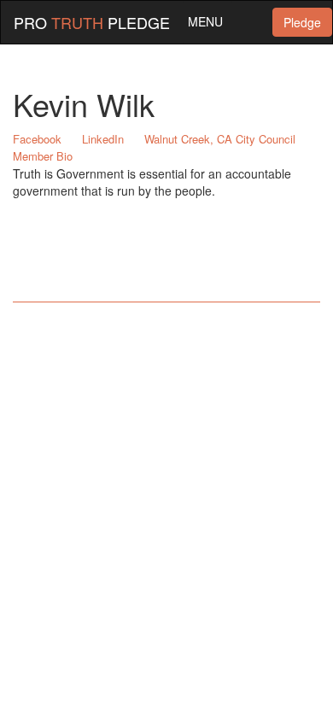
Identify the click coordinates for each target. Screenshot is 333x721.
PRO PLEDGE (92, 22)
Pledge (302, 22)
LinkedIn (103, 139)
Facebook (37, 139)
